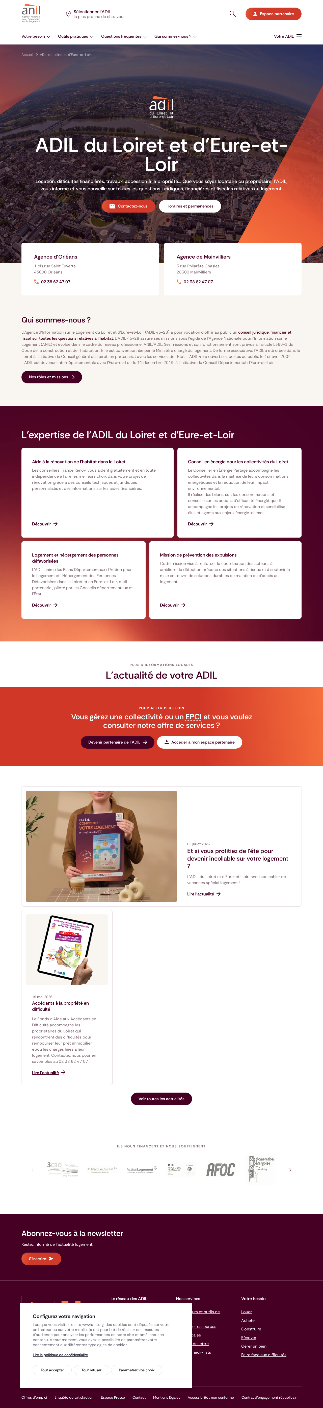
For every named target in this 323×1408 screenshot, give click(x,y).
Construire (251, 1329)
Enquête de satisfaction (74, 1397)
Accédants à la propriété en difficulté (60, 1006)
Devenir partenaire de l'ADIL (114, 742)
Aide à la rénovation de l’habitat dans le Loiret (79, 462)
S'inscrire (37, 1258)
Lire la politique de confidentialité (60, 1354)
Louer (246, 1311)
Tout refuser (91, 1370)
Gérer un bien (253, 1346)
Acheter (248, 1320)
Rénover (248, 1337)
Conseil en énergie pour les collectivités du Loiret (238, 462)
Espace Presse (113, 1397)
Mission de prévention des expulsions (198, 555)
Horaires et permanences (190, 206)
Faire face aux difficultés (263, 1354)
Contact (139, 1397)
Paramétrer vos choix (136, 1370)
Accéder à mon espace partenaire (203, 742)
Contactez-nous (133, 206)
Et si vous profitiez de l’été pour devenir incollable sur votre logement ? (237, 858)
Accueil (27, 54)
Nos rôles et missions (48, 377)
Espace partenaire (277, 13)
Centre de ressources (196, 1326)
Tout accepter (52, 1370)
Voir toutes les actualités (161, 1098)
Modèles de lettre (192, 1343)
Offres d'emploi (34, 1397)
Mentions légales (166, 1397)
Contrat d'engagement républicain (269, 1397)
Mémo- (193, 1352)
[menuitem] (287, 36)
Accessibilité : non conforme (211, 1397)
